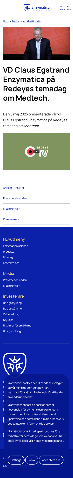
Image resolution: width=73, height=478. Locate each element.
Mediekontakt (11, 208)
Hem (5, 21)
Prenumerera (11, 219)
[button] (8, 8)
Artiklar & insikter (32, 21)
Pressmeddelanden (15, 198)
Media (15, 21)
